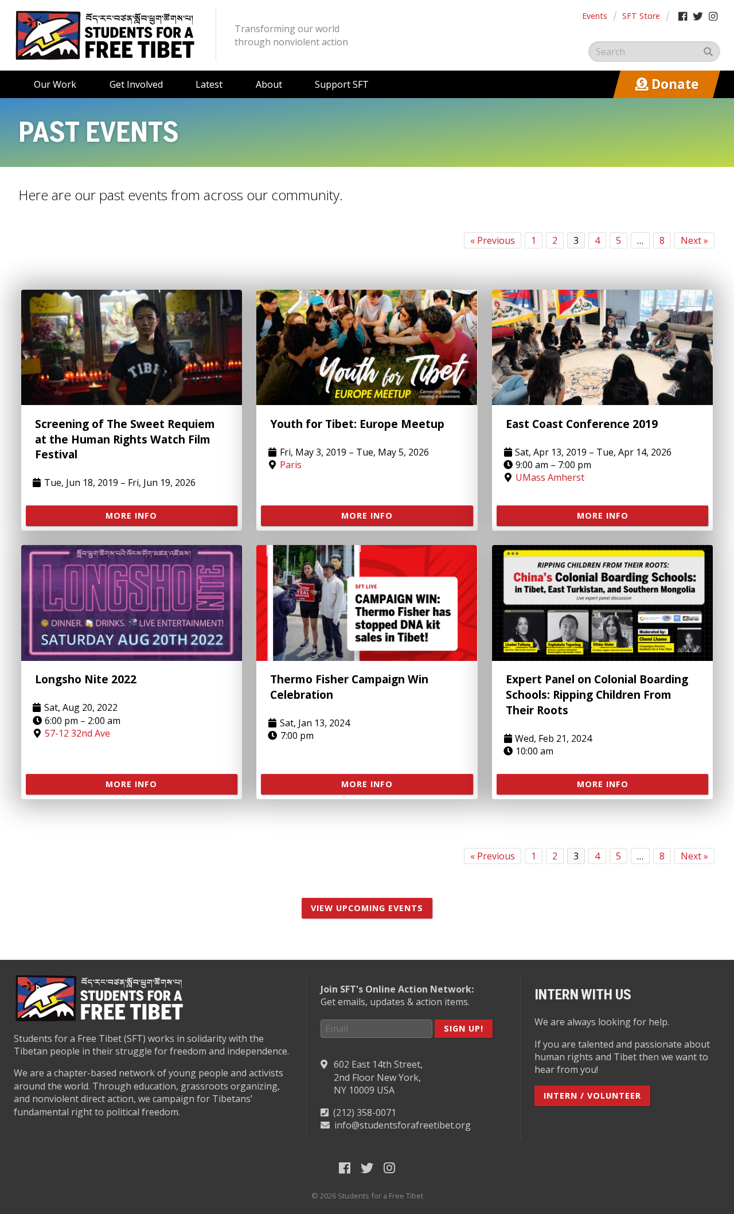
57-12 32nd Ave (77, 733)
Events (594, 15)
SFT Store (641, 15)
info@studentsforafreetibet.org (402, 1125)
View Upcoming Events (367, 907)
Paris (291, 464)
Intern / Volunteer (592, 1095)
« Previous (492, 240)
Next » (694, 240)
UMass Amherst (550, 477)
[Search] (708, 51)
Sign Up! (463, 1028)
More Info (131, 515)
